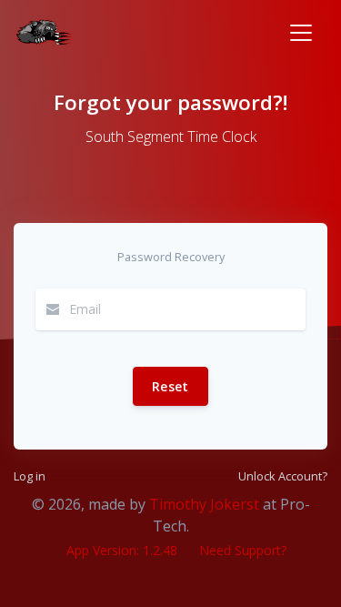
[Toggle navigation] (301, 33)
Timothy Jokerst (204, 504)
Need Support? (242, 550)
